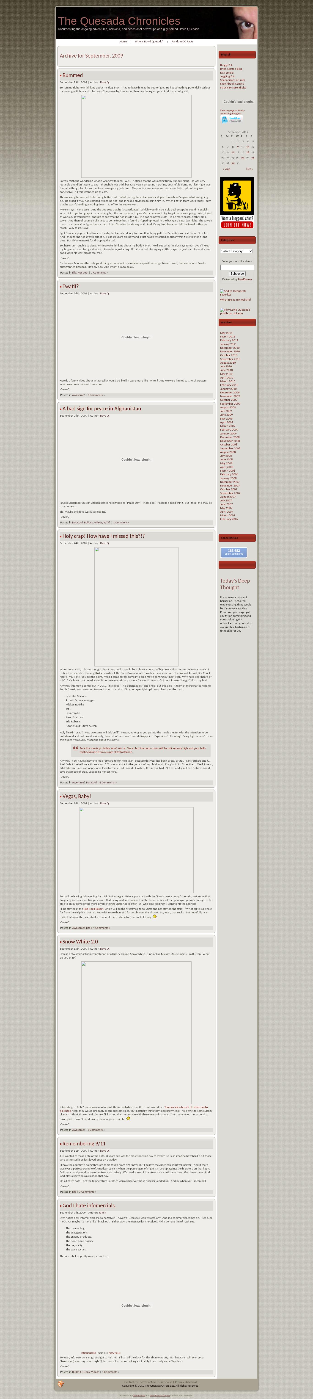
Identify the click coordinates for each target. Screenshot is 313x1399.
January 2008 (228, 478)
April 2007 (226, 511)
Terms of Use (148, 1382)
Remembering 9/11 (84, 1144)
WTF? (107, 522)
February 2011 (229, 340)
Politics (88, 522)
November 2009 (230, 396)
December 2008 (230, 437)
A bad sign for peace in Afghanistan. (103, 409)
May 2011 (226, 333)
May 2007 (226, 508)
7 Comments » (99, 272)
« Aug (226, 169)
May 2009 (226, 418)
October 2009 (228, 399)
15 (233, 152)
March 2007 (227, 515)
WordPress (139, 1395)
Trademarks (165, 1382)
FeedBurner (245, 279)
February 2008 (229, 474)
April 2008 (226, 467)
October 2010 (228, 355)
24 (242, 158)
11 (248, 147)
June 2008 (226, 459)
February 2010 (229, 385)
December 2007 (230, 482)
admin (102, 1212)
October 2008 (228, 444)
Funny (86, 1372)
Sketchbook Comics (232, 83)
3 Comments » (96, 1129)
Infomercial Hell (88, 1353)
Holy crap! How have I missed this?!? (104, 536)
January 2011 (228, 344)
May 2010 (226, 374)
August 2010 (228, 362)
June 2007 (226, 504)
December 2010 (230, 347)
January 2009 (228, 433)
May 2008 (226, 463)
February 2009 (229, 429)
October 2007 (228, 489)
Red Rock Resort (93, 908)
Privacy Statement (186, 1382)
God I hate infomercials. (89, 1206)
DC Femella (226, 72)
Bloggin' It (226, 65)
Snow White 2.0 (80, 942)
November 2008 (230, 441)
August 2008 (228, 452)
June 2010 (226, 370)
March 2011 (227, 336)
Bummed (73, 75)
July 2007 (226, 500)
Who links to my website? (235, 299)
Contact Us (130, 1382)
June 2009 (226, 414)
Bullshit (76, 1372)
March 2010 (227, 381)
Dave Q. (105, 82)
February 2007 (229, 519)
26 (253, 158)
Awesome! (78, 395)
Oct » (249, 169)
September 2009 (230, 403)
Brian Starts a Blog (231, 68)
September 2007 (230, 493)
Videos (98, 522)
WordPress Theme (160, 1395)
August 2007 (228, 496)
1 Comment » (121, 522)
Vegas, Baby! (77, 796)
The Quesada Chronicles (119, 21)
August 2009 (228, 407)
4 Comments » (108, 782)
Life (74, 272)
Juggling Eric (227, 76)
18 (248, 152)
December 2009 (230, 392)
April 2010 (226, 377)
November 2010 (230, 351)
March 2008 (227, 470)
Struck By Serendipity (233, 87)
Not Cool (83, 272)
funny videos (115, 1353)
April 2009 (226, 422)
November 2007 (230, 485)
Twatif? (71, 287)
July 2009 (226, 411)
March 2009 (227, 426)
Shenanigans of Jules (232, 80)
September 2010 (230, 359)
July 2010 (226, 366)
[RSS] (61, 1384)
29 (233, 163)
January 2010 (228, 388)
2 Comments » (96, 395)
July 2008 (226, 455)
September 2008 (230, 448)
